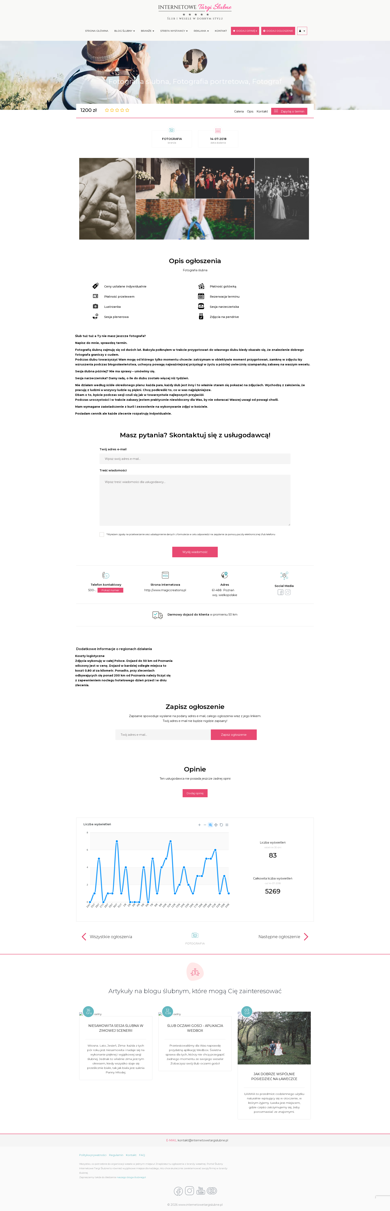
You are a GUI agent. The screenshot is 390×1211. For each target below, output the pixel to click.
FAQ (142, 1155)
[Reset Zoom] (221, 824)
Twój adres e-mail (113, 449)
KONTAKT (221, 30)
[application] (156, 868)
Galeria (239, 111)
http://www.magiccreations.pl (165, 590)
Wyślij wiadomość (195, 552)
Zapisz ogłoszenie (234, 735)
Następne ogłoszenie (279, 936)
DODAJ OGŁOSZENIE (279, 30)
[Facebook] (178, 1191)
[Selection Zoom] (210, 824)
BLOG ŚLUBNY (123, 30)
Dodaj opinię (195, 793)
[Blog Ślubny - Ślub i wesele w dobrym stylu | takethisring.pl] (212, 1191)
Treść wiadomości (113, 470)
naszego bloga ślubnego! (131, 1177)
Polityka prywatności (92, 1155)
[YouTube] (201, 1191)
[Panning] (216, 824)
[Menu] (227, 824)
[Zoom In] (199, 824)
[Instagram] (189, 1191)
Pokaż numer (110, 590)
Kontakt (262, 111)
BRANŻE (146, 30)
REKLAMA (200, 30)
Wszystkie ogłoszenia (111, 936)
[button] (302, 31)
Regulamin (116, 1155)
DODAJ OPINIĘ (245, 30)
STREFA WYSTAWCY (173, 30)
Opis (250, 111)
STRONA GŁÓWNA (96, 30)
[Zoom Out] (205, 824)
